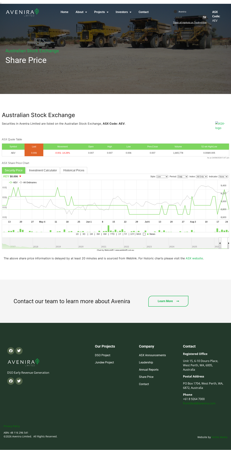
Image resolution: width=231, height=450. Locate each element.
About (79, 12)
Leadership (146, 362)
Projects (99, 12)
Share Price (146, 377)
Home (64, 12)
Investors (122, 12)
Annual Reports (148, 369)
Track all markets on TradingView (190, 22)
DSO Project (102, 355)
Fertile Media (219, 437)
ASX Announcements (152, 355)
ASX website (194, 258)
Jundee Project (104, 362)
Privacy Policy (12, 426)
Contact (144, 12)
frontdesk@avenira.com (199, 403)
